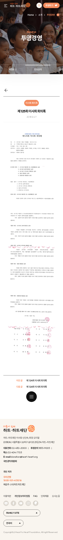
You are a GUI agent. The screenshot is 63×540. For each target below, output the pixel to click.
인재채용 (45, 496)
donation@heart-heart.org (24, 456)
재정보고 (12, 69)
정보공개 (38, 69)
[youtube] (21, 503)
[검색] (39, 5)
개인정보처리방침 (22, 496)
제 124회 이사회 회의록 (36, 380)
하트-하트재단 (20, 5)
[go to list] (31, 396)
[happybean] (35, 503)
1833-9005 (44, 448)
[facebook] (13, 503)
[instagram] (28, 503)
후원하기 (49, 5)
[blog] (6, 503)
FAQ (35, 496)
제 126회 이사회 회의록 (36, 386)
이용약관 (7, 496)
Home (31, 14)
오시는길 (56, 496)
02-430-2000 (19, 448)
